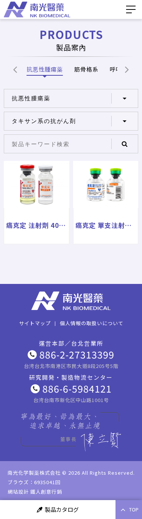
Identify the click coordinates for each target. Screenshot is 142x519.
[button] (15, 69)
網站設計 (18, 491)
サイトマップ (35, 323)
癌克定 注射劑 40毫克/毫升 (36, 225)
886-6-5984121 (77, 388)
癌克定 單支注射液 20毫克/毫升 (105, 225)
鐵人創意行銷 (46, 491)
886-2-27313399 (76, 354)
